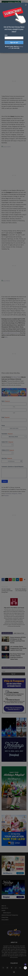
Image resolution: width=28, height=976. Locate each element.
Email (6, 35)
